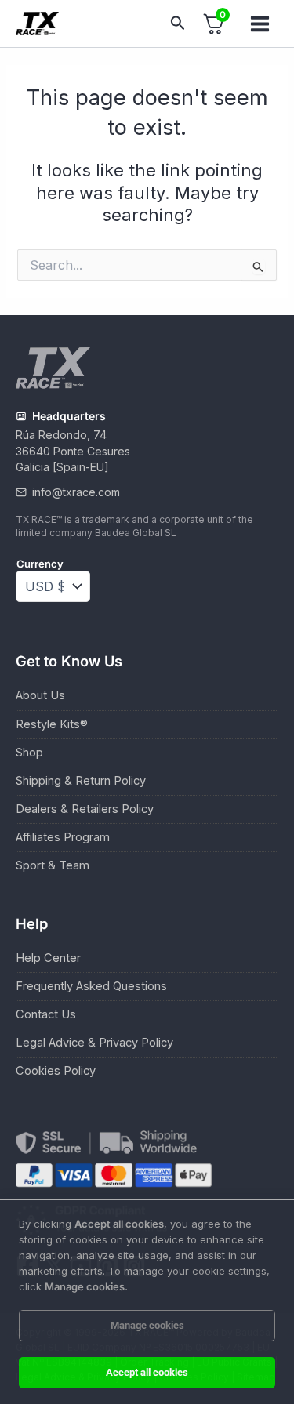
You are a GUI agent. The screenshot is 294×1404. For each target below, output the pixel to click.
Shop (29, 753)
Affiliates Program (63, 837)
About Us (40, 695)
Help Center (48, 958)
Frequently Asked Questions (91, 986)
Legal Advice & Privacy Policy (94, 1043)
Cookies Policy (56, 1071)
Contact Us (46, 1014)
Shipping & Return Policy (81, 781)
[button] (178, 23)
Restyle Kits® (52, 724)
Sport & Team (52, 865)
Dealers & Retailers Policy (85, 809)
